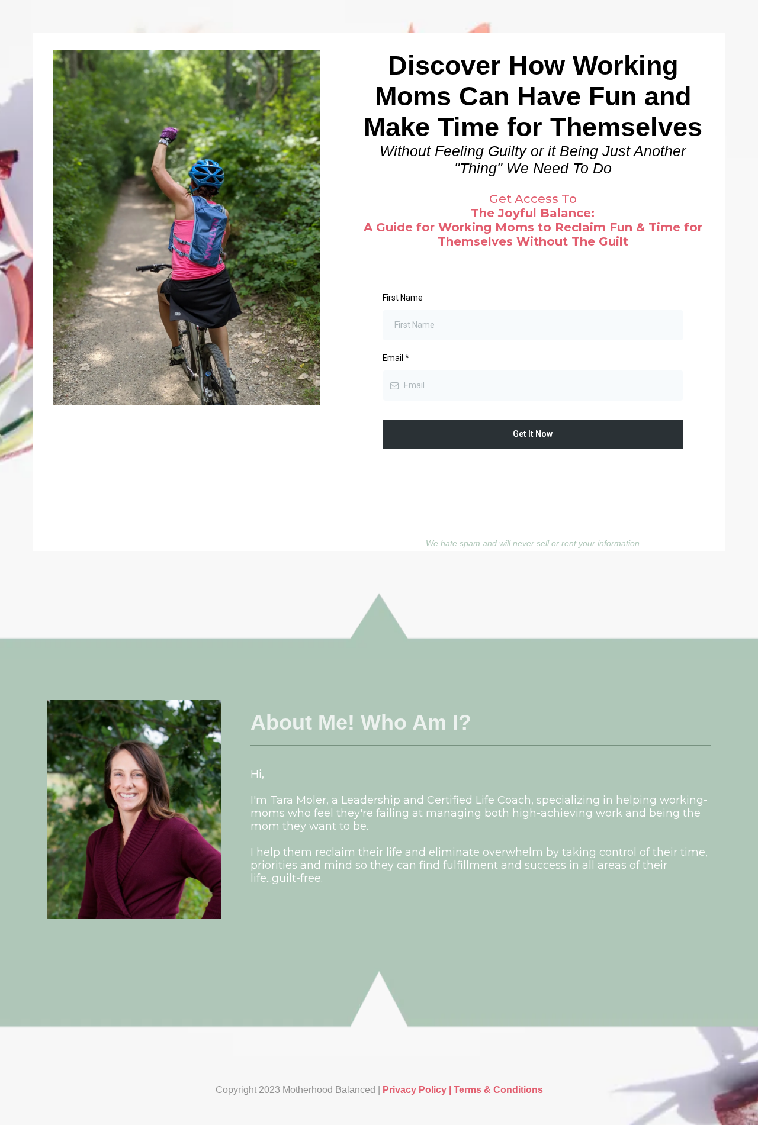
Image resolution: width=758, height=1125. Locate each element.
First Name (403, 297)
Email (396, 358)
